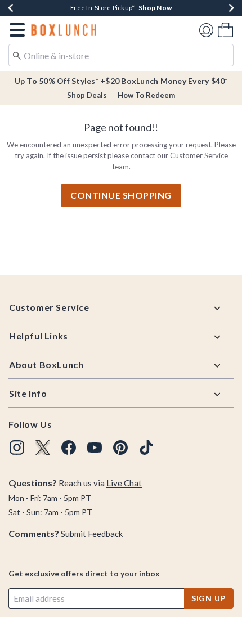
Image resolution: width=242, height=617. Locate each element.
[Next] (231, 7)
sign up (208, 598)
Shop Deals (87, 95)
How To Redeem (146, 95)
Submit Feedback (92, 534)
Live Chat (124, 483)
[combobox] (121, 55)
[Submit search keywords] (16, 54)
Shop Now (155, 7)
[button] (15, 30)
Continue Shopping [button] (121, 195)
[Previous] (10, 7)
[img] (16, 447)
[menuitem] (225, 29)
